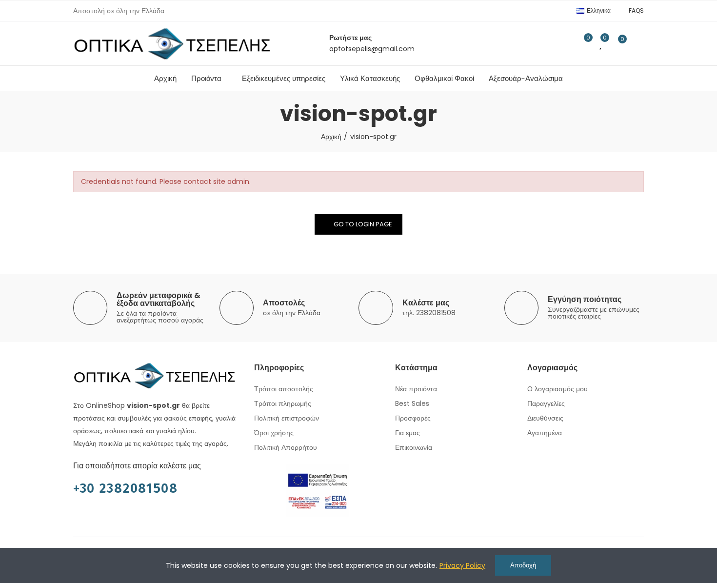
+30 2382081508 (125, 488)
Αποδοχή (523, 565)
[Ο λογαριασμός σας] (639, 43)
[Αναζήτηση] (563, 43)
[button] (636, 10)
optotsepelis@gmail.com (372, 49)
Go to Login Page (363, 224)
